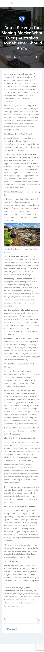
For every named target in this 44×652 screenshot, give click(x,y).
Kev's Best (10, 3)
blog (8, 57)
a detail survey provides (17, 188)
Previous (11, 629)
